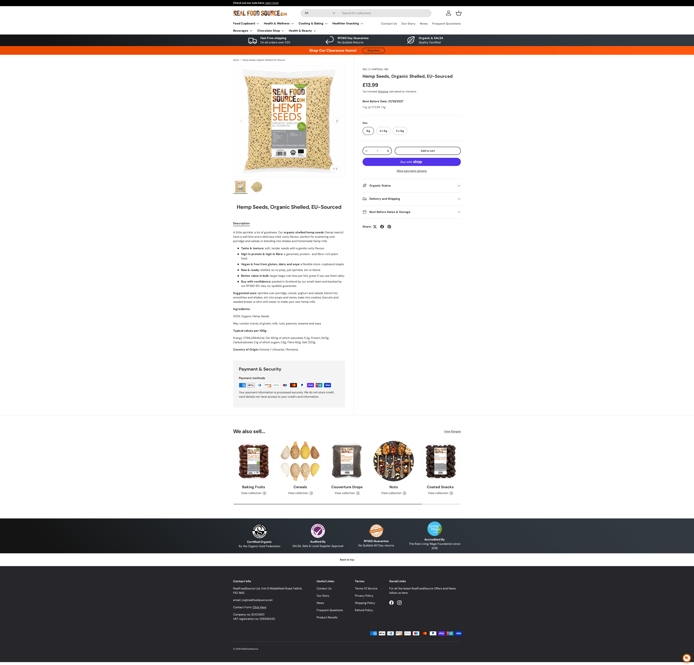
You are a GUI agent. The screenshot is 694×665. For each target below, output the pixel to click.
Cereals (300, 487)
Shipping (383, 91)
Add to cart (428, 150)
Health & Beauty (300, 31)
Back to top (347, 559)
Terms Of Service (366, 588)
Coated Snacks (440, 487)
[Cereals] (300, 461)
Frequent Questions (446, 23)
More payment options (412, 171)
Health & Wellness (277, 23)
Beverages (240, 31)
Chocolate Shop (268, 31)
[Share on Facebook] (382, 226)
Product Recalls (327, 617)
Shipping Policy (365, 603)
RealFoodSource (249, 648)
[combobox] (366, 13)
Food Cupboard (244, 23)
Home (236, 60)
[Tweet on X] (374, 226)
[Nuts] (393, 461)
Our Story (408, 23)
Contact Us (389, 23)
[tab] (241, 223)
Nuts (393, 487)
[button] (459, 13)
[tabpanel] (289, 291)
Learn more (272, 3)
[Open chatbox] (686, 658)
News (424, 23)
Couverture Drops (347, 487)
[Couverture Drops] (347, 461)
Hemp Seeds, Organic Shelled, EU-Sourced (264, 60)
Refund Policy (364, 610)
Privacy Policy (364, 596)
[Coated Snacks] (440, 461)
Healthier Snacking (345, 23)
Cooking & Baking (311, 23)
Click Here (259, 607)
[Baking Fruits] (253, 461)
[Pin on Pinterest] (389, 226)
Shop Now (373, 50)
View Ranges (452, 431)
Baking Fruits (253, 487)
